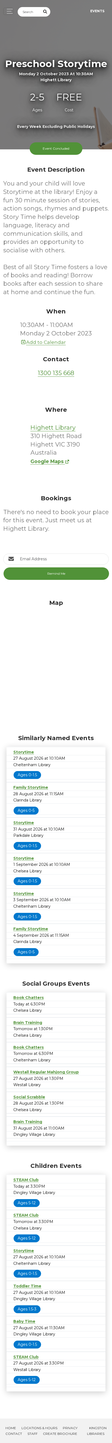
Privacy (70, 1428)
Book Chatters (28, 997)
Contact (13, 1434)
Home (10, 1428)
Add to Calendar (46, 342)
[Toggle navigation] (8, 11)
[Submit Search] (45, 12)
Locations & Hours (39, 1428)
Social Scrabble (29, 1097)
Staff (32, 1434)
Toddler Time (27, 1286)
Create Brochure (60, 1434)
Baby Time (24, 1321)
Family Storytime (30, 787)
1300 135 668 (56, 373)
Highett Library (53, 427)
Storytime (23, 752)
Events (97, 11)
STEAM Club (26, 1179)
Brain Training (27, 1022)
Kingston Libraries (97, 1431)
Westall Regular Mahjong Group (46, 1072)
